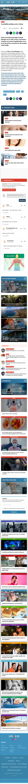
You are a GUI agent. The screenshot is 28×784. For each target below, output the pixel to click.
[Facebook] (25, 2)
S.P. (6, 28)
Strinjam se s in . (14, 508)
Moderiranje (11, 760)
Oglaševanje (8, 757)
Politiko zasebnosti (21, 508)
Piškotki (18, 760)
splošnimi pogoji (12, 508)
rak (22, 91)
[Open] (2, 2)
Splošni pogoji (4, 767)
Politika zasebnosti (22, 764)
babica (18, 91)
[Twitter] (10, 33)
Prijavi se (22, 200)
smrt (5, 94)
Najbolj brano (5, 345)
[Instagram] (22, 2)
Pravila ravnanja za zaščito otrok (18, 767)
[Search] (19, 2)
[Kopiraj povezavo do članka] (20, 33)
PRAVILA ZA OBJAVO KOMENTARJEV (9, 189)
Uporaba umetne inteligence (14, 770)
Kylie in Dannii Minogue (9, 91)
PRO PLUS (21, 757)
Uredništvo (15, 757)
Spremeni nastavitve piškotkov (8, 764)
